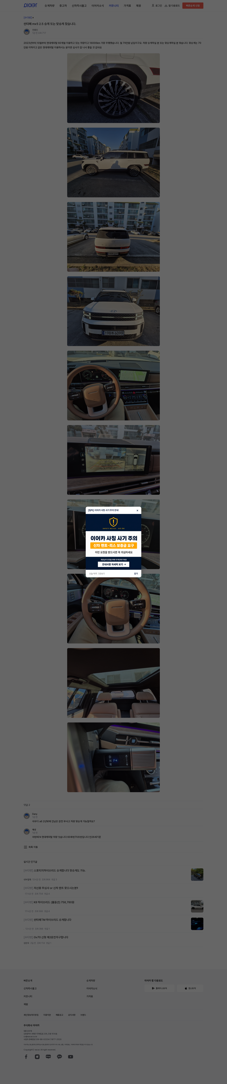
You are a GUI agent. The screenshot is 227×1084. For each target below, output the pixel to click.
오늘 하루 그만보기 (97, 573)
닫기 (136, 573)
